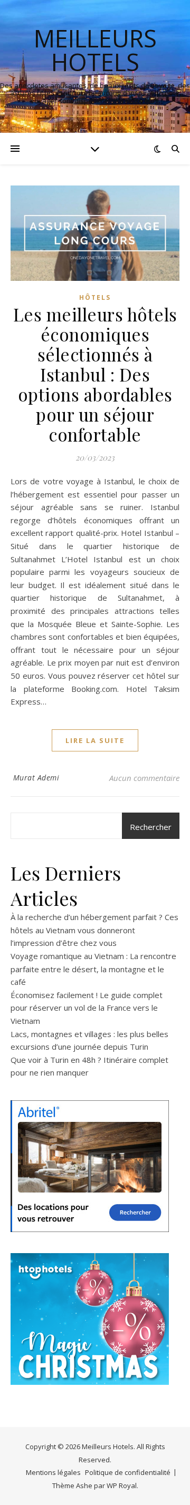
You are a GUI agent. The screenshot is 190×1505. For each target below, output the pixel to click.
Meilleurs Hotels (95, 50)
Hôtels (95, 297)
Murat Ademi (36, 778)
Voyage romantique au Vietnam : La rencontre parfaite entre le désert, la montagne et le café (93, 969)
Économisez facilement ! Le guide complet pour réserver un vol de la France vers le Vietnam (87, 1008)
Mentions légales (53, 1472)
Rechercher (151, 827)
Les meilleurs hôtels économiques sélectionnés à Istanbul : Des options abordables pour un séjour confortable (95, 374)
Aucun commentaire (144, 778)
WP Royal (122, 1485)
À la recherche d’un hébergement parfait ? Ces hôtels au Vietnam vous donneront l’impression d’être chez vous (94, 930)
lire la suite (95, 740)
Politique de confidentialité (127, 1472)
